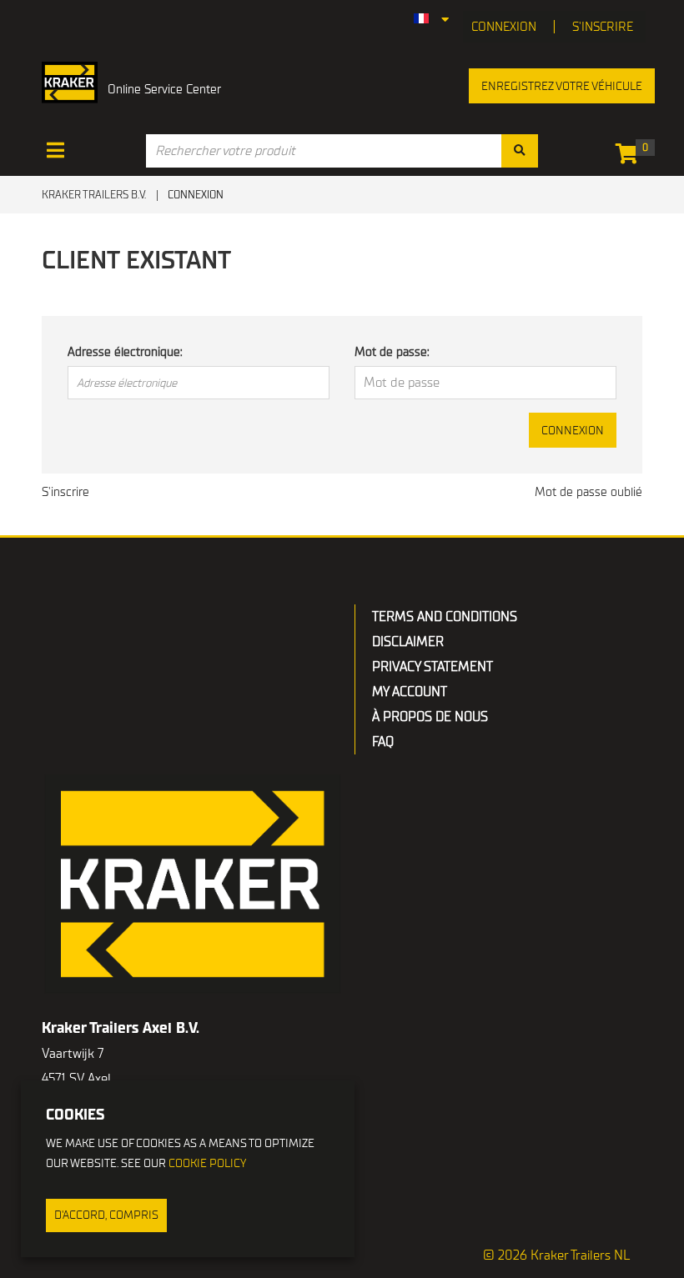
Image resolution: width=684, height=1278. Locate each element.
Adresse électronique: (125, 351)
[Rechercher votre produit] (519, 151)
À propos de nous (430, 716)
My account (409, 691)
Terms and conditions (444, 616)
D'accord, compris (106, 1215)
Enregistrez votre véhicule (561, 86)
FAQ (383, 741)
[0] (631, 156)
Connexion (572, 430)
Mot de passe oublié (588, 491)
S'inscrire (602, 26)
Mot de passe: (392, 351)
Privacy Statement (432, 666)
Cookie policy (207, 1163)
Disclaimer (408, 641)
